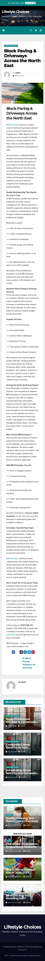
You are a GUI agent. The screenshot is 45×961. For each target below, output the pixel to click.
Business (9, 815)
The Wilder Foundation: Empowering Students (22, 845)
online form (10, 635)
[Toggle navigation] (40, 30)
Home (6, 955)
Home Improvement (11, 45)
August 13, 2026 (15, 851)
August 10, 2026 (15, 902)
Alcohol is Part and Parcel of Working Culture (25, 955)
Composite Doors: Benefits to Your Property (18, 747)
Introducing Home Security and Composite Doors (22, 773)
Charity (9, 841)
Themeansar (22, 950)
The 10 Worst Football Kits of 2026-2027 (20, 871)
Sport (8, 866)
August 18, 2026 (15, 825)
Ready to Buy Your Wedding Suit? (18, 897)
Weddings (9, 892)
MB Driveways (12, 125)
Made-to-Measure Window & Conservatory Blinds (22, 721)
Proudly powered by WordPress (14, 947)
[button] (31, 30)
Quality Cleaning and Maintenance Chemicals (22, 819)
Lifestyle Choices (15, 12)
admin (17, 73)
